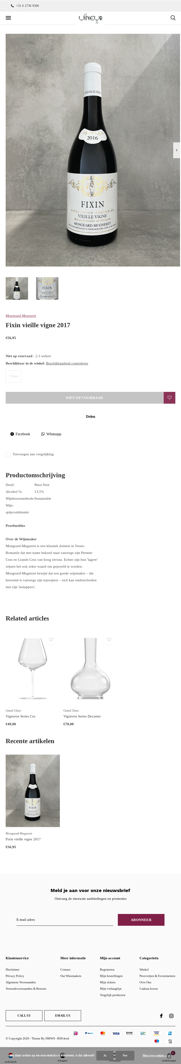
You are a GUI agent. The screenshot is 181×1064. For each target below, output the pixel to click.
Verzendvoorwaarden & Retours (26, 988)
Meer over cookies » (154, 1055)
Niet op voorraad (84, 398)
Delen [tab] (90, 417)
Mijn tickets (107, 982)
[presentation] (176, 150)
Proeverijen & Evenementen (157, 976)
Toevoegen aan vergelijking (33, 454)
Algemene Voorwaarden (21, 982)
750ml (13, 376)
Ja (104, 1055)
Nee (125, 1055)
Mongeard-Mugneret (21, 316)
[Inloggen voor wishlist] (169, 398)
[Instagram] (171, 1016)
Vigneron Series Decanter (82, 716)
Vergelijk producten (112, 995)
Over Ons (145, 982)
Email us (62, 1015)
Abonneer (141, 920)
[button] (9, 18)
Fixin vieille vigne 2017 (23, 839)
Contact (65, 969)
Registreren (107, 969)
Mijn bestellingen (111, 976)
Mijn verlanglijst (111, 988)
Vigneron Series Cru (20, 716)
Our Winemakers (70, 976)
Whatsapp (53, 434)
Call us (23, 1015)
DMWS (50, 1038)
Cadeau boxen (149, 988)
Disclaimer (12, 969)
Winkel (144, 969)
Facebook (23, 434)
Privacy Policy (15, 976)
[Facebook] (161, 1016)
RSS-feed (63, 1038)
